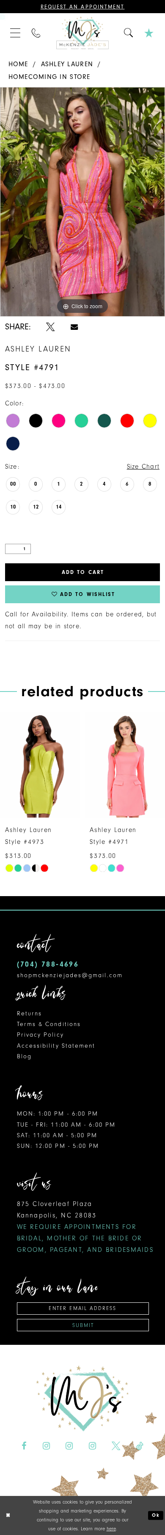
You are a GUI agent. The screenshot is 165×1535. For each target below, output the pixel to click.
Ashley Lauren (67, 64)
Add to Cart (83, 572)
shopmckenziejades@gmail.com (70, 975)
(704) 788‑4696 (48, 964)
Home (18, 64)
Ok (156, 1515)
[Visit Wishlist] (150, 33)
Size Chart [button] (143, 466)
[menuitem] (15, 33)
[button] (15, 33)
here (111, 1529)
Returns (29, 1013)
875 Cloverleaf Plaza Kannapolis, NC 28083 (85, 1227)
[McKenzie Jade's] (82, 33)
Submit (83, 1325)
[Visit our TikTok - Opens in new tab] (140, 1446)
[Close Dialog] (8, 1515)
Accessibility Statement (56, 1045)
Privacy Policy (40, 1034)
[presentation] (40, 765)
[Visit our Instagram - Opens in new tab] (46, 1446)
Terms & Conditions (49, 1024)
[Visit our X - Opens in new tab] (116, 1446)
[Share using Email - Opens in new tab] (74, 327)
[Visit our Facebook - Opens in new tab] (24, 1446)
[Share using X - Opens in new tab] (50, 327)
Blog (24, 1056)
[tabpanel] (82, 202)
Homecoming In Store (49, 77)
